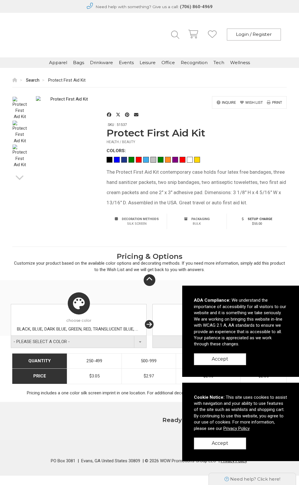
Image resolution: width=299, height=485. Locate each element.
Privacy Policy (236, 428)
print (277, 102)
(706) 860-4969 (196, 6)
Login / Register (254, 34)
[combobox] (78, 342)
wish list (254, 102)
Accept (220, 359)
